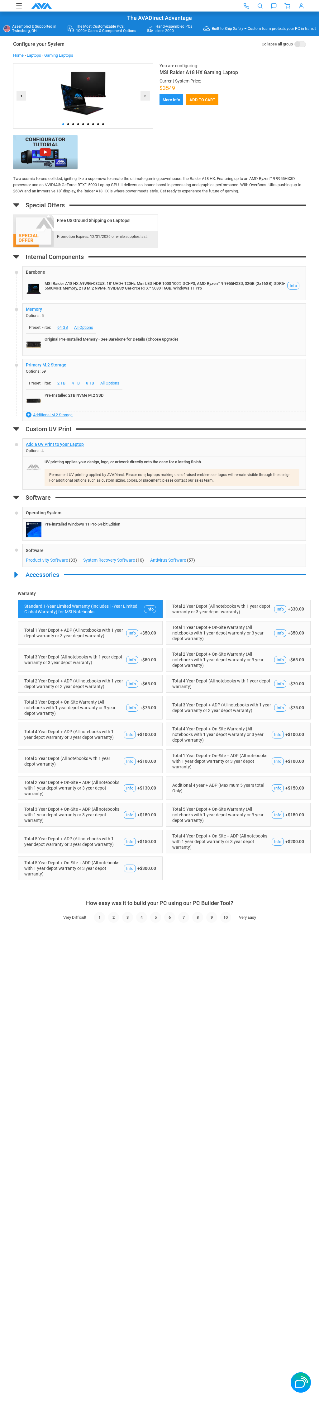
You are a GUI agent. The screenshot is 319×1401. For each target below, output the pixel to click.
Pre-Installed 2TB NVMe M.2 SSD (74, 395)
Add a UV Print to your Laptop (55, 444)
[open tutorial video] (45, 152)
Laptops (34, 55)
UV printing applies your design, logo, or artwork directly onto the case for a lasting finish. (123, 462)
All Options (83, 327)
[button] (63, 124)
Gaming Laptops (58, 55)
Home (18, 55)
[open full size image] (33, 289)
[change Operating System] (164, 523)
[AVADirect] (41, 6)
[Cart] (287, 6)
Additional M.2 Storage (53, 415)
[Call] (246, 6)
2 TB (61, 383)
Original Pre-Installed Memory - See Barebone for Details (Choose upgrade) (111, 339)
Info (293, 285)
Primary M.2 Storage (46, 364)
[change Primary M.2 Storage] (164, 390)
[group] (83, 93)
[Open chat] (274, 6)
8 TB (90, 383)
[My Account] (301, 6)
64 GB (62, 327)
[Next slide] (145, 96)
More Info (171, 99)
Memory (34, 309)
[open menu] (19, 6)
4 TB (76, 383)
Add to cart (202, 99)
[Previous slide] (21, 96)
